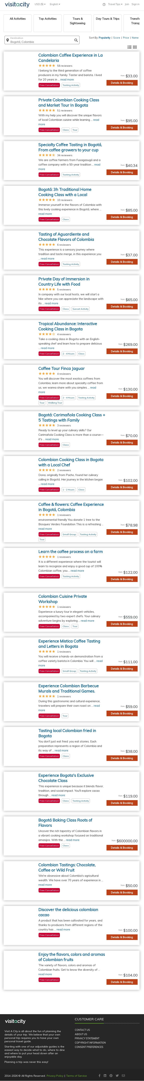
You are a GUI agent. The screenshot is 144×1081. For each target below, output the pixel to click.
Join (127, 4)
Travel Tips (114, 4)
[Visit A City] (15, 1021)
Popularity (104, 37)
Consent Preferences (89, 1046)
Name (135, 37)
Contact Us (82, 1029)
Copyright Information (90, 1042)
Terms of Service (76, 1075)
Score (116, 37)
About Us (81, 1034)
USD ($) (39, 4)
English (54, 4)
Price (126, 37)
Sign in (136, 4)
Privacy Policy (55, 1075)
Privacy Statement (87, 1038)
